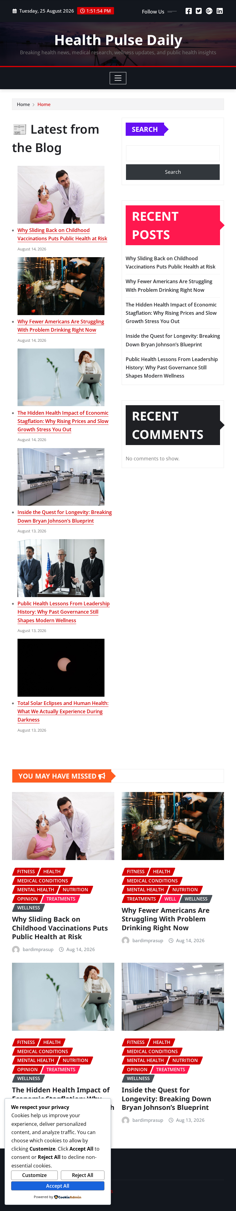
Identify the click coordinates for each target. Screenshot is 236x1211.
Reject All (82, 1175)
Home (23, 104)
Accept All (57, 1185)
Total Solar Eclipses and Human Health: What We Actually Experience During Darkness (63, 711)
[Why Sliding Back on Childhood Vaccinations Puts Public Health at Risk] (61, 195)
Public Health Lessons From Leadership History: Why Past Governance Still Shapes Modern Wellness (64, 611)
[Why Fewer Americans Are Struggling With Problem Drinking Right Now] (61, 286)
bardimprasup (38, 949)
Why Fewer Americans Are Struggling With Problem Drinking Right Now (166, 918)
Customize (34, 1175)
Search (145, 129)
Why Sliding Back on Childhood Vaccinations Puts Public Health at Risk (60, 927)
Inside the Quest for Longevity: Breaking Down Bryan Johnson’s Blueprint (166, 1098)
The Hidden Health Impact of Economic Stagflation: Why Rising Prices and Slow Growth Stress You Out (63, 421)
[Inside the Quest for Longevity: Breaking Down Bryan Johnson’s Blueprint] (61, 477)
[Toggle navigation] (118, 78)
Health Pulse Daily (118, 39)
